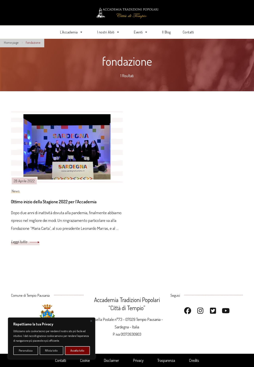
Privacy (138, 360)
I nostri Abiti (105, 32)
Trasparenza (166, 360)
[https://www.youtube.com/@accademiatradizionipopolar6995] (226, 311)
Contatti (188, 32)
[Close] (91, 321)
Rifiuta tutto (51, 350)
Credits (194, 360)
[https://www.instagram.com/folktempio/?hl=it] (200, 311)
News (16, 191)
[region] (51, 338)
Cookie (85, 360)
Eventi (138, 32)
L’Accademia (69, 32)
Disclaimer (111, 360)
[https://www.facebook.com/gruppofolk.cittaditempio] (188, 311)
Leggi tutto (19, 241)
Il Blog (166, 32)
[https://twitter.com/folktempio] (213, 311)
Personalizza (26, 350)
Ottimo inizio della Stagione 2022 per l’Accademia (53, 201)
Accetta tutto (77, 350)
